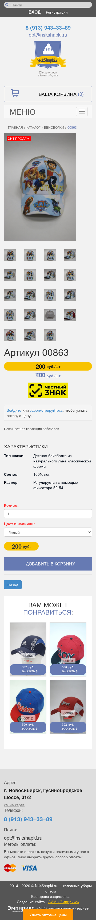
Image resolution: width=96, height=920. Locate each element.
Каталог (33, 127)
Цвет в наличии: (19, 523)
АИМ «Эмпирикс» (63, 901)
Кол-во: (11, 505)
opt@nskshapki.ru (48, 34)
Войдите (14, 410)
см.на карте (14, 804)
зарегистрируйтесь (46, 410)
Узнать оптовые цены (48, 914)
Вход (35, 12)
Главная (15, 127)
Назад (12, 584)
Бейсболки (54, 127)
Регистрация (57, 12)
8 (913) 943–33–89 (48, 27)
